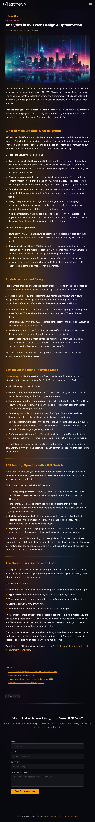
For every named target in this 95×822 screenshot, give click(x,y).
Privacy (60, 816)
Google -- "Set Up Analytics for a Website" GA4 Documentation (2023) (32, 672)
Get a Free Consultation (25, 791)
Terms (66, 816)
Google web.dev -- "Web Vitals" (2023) (21, 675)
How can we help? (19, 772)
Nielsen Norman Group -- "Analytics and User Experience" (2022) (30, 679)
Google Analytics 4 (14, 376)
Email (13, 752)
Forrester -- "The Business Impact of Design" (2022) (26, 683)
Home (46, 816)
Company (15, 762)
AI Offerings (53, 816)
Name (13, 742)
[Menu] (91, 4)
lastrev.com (74, 816)
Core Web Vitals (42, 434)
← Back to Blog (11, 16)
